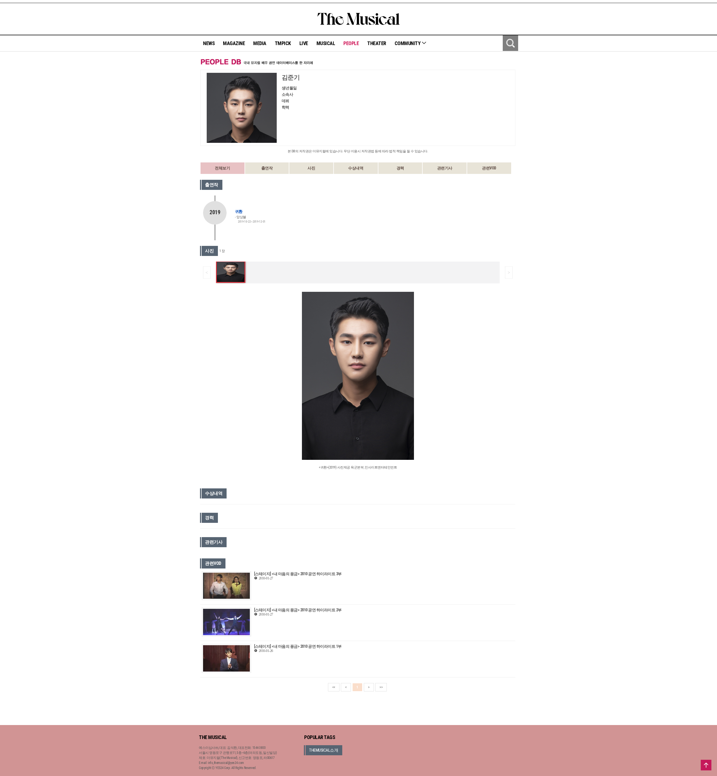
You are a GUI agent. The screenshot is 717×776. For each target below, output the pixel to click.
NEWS (209, 43)
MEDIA (259, 43)
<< (333, 687)
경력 (400, 168)
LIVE (303, 43)
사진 (311, 168)
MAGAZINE (234, 43)
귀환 (238, 211)
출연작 (267, 168)
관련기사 (444, 168)
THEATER (376, 43)
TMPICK (283, 43)
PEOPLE (351, 43)
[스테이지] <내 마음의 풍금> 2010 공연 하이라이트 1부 (298, 646)
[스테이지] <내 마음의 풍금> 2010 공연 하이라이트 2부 (298, 610)
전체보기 (222, 168)
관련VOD (489, 168)
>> (381, 687)
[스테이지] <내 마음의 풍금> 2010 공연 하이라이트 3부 (298, 574)
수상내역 (355, 168)
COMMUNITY (408, 43)
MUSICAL (325, 43)
